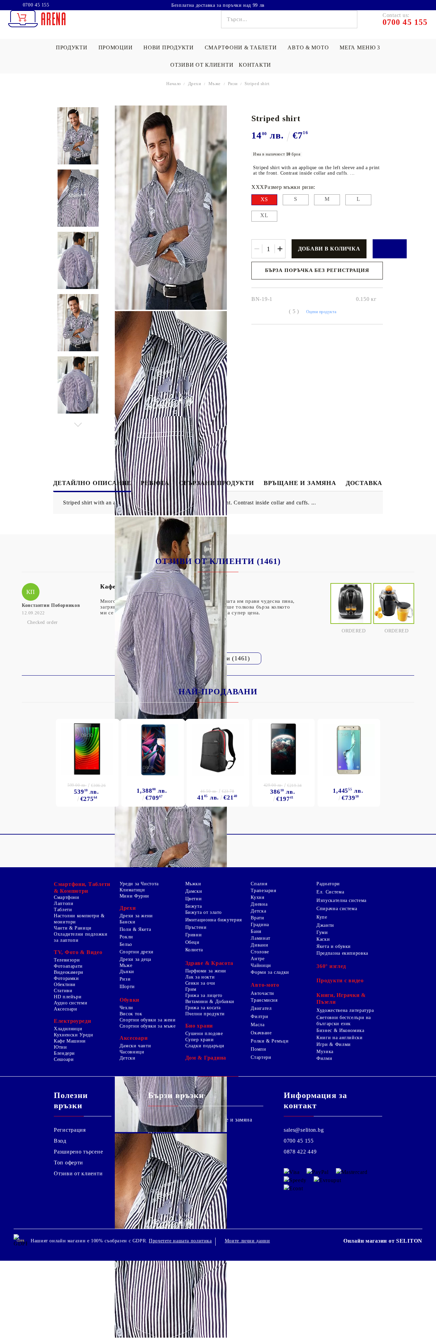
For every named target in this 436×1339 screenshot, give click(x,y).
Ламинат (260, 938)
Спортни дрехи (137, 951)
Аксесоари (65, 1009)
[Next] (78, 423)
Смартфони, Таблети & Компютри (82, 887)
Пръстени (196, 927)
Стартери (261, 1057)
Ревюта (155, 483)
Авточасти (262, 993)
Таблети (63, 909)
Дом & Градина (205, 1058)
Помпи (258, 1049)
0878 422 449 (300, 1152)
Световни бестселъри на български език (343, 1020)
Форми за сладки (270, 972)
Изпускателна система (341, 900)
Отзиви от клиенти (201, 65)
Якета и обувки (333, 946)
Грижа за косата (203, 1007)
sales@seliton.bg (304, 1130)
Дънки (127, 971)
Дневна (259, 904)
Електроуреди (72, 1021)
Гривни (193, 934)
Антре (257, 958)
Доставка (364, 483)
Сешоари (64, 1059)
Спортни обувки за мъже (148, 1026)
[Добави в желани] (390, 248)
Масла (257, 1024)
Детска (258, 911)
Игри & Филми (333, 1044)
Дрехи (194, 83)
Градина (260, 924)
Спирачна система (336, 908)
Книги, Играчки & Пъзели (341, 998)
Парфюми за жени (205, 970)
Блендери (64, 1053)
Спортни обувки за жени (148, 1019)
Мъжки (193, 883)
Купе (321, 917)
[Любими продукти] (404, 4)
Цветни (193, 898)
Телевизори (67, 960)
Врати (257, 917)
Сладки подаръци (204, 1045)
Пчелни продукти (205, 1013)
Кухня (257, 897)
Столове (260, 951)
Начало (173, 83)
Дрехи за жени (136, 915)
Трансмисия (264, 1000)
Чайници (261, 965)
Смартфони (66, 897)
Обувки (129, 1000)
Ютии (60, 1047)
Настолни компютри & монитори (79, 918)
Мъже (214, 83)
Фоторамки (66, 978)
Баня (256, 931)
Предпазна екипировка (342, 953)
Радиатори (328, 883)
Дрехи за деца (135, 959)
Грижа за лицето (203, 995)
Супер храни (199, 1039)
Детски (128, 1058)
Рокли (126, 936)
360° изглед (331, 966)
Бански (128, 921)
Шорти (127, 986)
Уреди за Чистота (139, 883)
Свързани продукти (216, 483)
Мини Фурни (134, 896)
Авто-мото (265, 985)
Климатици (132, 889)
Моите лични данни (247, 1240)
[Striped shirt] (78, 136)
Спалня (259, 883)
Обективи (65, 984)
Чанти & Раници (73, 928)
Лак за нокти (200, 977)
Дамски (193, 891)
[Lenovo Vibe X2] (283, 749)
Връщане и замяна (300, 483)
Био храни (199, 1026)
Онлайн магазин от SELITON (382, 1241)
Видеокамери (68, 972)
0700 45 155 (36, 5)
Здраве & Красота (209, 963)
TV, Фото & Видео (78, 952)
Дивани (259, 945)
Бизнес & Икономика (340, 1030)
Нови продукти (168, 47)
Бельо (126, 944)
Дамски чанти (135, 1045)
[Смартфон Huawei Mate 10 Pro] (152, 750)
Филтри (259, 1016)
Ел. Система (330, 891)
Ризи (232, 83)
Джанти (325, 925)
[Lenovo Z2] (87, 749)
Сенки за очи (200, 983)
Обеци (192, 942)
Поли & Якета (135, 929)
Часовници (132, 1051)
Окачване (261, 1032)
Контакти (255, 65)
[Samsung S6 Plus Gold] (349, 750)
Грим (191, 989)
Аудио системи (70, 1002)
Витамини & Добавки (209, 1001)
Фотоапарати (68, 966)
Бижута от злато (203, 912)
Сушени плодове (204, 1033)
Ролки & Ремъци (270, 1041)
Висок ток (131, 1013)
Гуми (322, 932)
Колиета (194, 949)
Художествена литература (345, 1010)
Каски (323, 939)
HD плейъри (67, 996)
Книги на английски (339, 1037)
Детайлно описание (92, 483)
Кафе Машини (70, 1041)
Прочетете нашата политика (180, 1240)
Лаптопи (63, 903)
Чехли (126, 1007)
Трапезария (263, 890)
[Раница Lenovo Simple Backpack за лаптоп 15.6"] (218, 750)
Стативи (63, 990)
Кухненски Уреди (73, 1034)
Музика (324, 1051)
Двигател (261, 1008)
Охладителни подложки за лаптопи (81, 937)
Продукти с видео (340, 980)
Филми (324, 1058)
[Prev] (78, 112)
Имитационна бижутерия (213, 919)
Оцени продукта (321, 311)
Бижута (193, 906)
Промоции (115, 47)
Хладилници (68, 1028)
